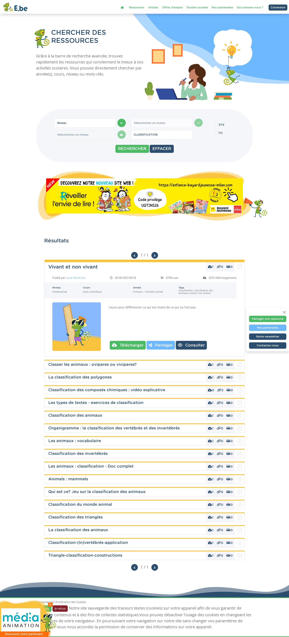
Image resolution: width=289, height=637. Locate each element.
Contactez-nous (268, 345)
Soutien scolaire (197, 7)
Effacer (161, 149)
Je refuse (60, 608)
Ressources (136, 7)
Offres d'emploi (172, 7)
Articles (153, 7)
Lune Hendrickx (75, 278)
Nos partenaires (222, 7)
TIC (220, 133)
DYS (221, 125)
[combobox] (85, 123)
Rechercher (132, 149)
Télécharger (131, 345)
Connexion (278, 7)
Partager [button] (163, 345)
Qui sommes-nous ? (250, 7)
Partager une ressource (267, 318)
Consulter (194, 345)
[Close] (284, 312)
